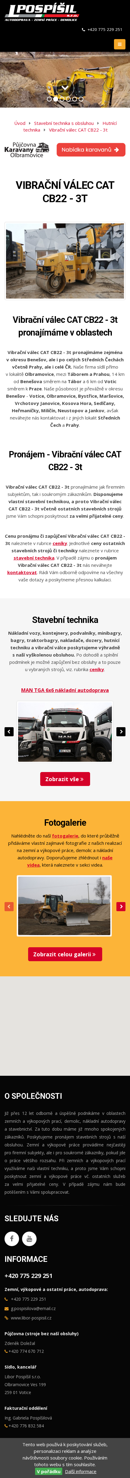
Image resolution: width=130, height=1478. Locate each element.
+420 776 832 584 (26, 1426)
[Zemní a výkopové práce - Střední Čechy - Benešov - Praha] (42, 11)
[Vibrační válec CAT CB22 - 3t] (65, 261)
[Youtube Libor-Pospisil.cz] (29, 1239)
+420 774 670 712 (26, 1351)
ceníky (96, 669)
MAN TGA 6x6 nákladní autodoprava (65, 690)
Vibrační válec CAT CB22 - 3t (78, 130)
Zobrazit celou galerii (63, 954)
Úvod (19, 123)
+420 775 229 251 (104, 29)
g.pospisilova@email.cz (33, 1308)
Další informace (80, 1471)
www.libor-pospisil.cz (31, 1318)
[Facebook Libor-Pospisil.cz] (12, 1239)
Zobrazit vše (62, 779)
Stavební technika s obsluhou (64, 123)
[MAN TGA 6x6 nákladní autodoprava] (65, 732)
